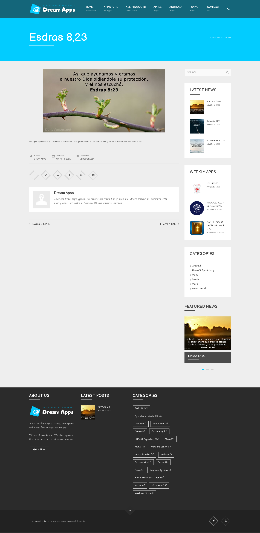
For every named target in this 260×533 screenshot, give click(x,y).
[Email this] (93, 175)
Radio (139, 470)
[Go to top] (130, 510)
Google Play (159, 431)
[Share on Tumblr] (69, 175)
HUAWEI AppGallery (203, 270)
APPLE (158, 8)
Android (196, 266)
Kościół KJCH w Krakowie (215, 204)
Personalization (161, 446)
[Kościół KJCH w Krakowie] (197, 208)
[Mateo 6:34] (197, 107)
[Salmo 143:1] (197, 126)
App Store (111, 8)
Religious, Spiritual (160, 470)
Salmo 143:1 (213, 121)
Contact (213, 8)
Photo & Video (144, 454)
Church (140, 423)
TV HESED (213, 183)
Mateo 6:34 (214, 101)
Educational (160, 423)
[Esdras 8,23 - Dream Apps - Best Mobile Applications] (53, 9)
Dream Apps (40, 159)
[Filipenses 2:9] (197, 146)
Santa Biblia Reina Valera (149, 477)
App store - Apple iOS (148, 416)
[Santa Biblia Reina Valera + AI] (197, 228)
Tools (140, 485)
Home (91, 8)
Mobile (195, 279)
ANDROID (175, 8)
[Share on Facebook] (34, 175)
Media (195, 275)
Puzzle (163, 462)
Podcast (166, 454)
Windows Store (144, 493)
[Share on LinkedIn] (58, 175)
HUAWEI (194, 8)
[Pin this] (81, 175)
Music (195, 284)
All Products (136, 8)
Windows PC (159, 485)
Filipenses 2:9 (216, 140)
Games (140, 431)
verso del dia (224, 37)
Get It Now (39, 449)
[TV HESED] (197, 189)
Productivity (143, 462)
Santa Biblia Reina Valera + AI (215, 225)
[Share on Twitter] (46, 175)
